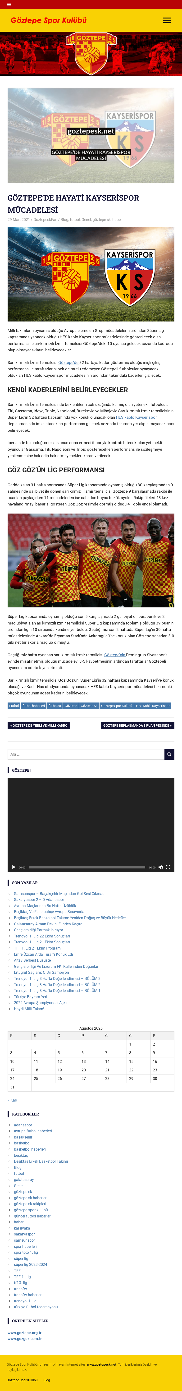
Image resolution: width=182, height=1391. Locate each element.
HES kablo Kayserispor (136, 417)
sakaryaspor (24, 1234)
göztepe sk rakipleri (30, 1204)
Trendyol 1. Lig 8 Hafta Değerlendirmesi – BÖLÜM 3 (57, 978)
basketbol (22, 1143)
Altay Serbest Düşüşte (32, 960)
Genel (86, 219)
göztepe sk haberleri (30, 1198)
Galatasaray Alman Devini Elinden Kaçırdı (48, 924)
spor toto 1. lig (26, 1252)
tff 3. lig (20, 1283)
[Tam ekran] (168, 867)
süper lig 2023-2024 (30, 1264)
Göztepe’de (68, 362)
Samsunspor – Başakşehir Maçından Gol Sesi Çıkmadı (59, 893)
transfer (20, 1289)
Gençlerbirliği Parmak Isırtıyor (38, 930)
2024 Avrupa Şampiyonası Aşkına (42, 1003)
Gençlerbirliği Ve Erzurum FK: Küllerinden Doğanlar (56, 966)
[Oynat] (13, 867)
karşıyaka (22, 1228)
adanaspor (23, 1125)
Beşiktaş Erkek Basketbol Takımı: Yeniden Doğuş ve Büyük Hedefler (70, 918)
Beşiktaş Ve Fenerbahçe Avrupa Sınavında (49, 911)
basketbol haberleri (30, 1149)
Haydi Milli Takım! (29, 1009)
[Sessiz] (160, 867)
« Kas (12, 1100)
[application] (91, 825)
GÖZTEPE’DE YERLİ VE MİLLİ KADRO (40, 726)
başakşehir (23, 1137)
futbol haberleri (34, 706)
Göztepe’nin (115, 654)
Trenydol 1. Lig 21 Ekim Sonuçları (42, 942)
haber (117, 219)
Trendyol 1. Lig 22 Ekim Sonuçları (42, 936)
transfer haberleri (28, 1295)
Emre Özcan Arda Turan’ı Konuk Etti (43, 954)
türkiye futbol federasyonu (36, 1307)
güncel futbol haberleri (32, 1216)
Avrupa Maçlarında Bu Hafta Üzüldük (45, 906)
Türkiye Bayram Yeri (30, 997)
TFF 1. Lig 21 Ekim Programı (38, 948)
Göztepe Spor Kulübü (116, 706)
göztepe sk (102, 219)
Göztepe (71, 706)
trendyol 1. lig (25, 1301)
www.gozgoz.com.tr (25, 1338)
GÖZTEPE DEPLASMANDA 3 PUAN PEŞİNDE (136, 726)
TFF (17, 1270)
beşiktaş (21, 1155)
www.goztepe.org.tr (24, 1333)
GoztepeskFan (45, 219)
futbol (75, 219)
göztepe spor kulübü (31, 1210)
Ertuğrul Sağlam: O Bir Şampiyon (41, 972)
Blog (64, 219)
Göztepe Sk (89, 706)
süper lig (21, 1258)
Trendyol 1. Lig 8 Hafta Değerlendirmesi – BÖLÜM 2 (57, 984)
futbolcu (55, 706)
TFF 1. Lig (22, 1277)
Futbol (14, 706)
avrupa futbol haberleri (33, 1131)
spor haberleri (25, 1246)
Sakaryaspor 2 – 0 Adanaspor (39, 899)
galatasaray (24, 1179)
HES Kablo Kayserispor (153, 706)
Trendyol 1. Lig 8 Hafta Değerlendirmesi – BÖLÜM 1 (57, 990)
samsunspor (24, 1240)
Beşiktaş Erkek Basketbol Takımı (41, 1161)
